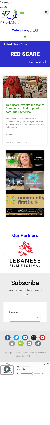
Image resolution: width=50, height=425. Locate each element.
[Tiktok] (38, 343)
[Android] (21, 343)
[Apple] (12, 343)
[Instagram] (34, 338)
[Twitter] (16, 338)
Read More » (11, 135)
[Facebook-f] (8, 338)
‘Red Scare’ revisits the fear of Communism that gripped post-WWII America (25, 108)
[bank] (25, 215)
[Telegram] (29, 343)
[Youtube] (42, 338)
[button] (22, 12)
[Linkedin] (25, 338)
